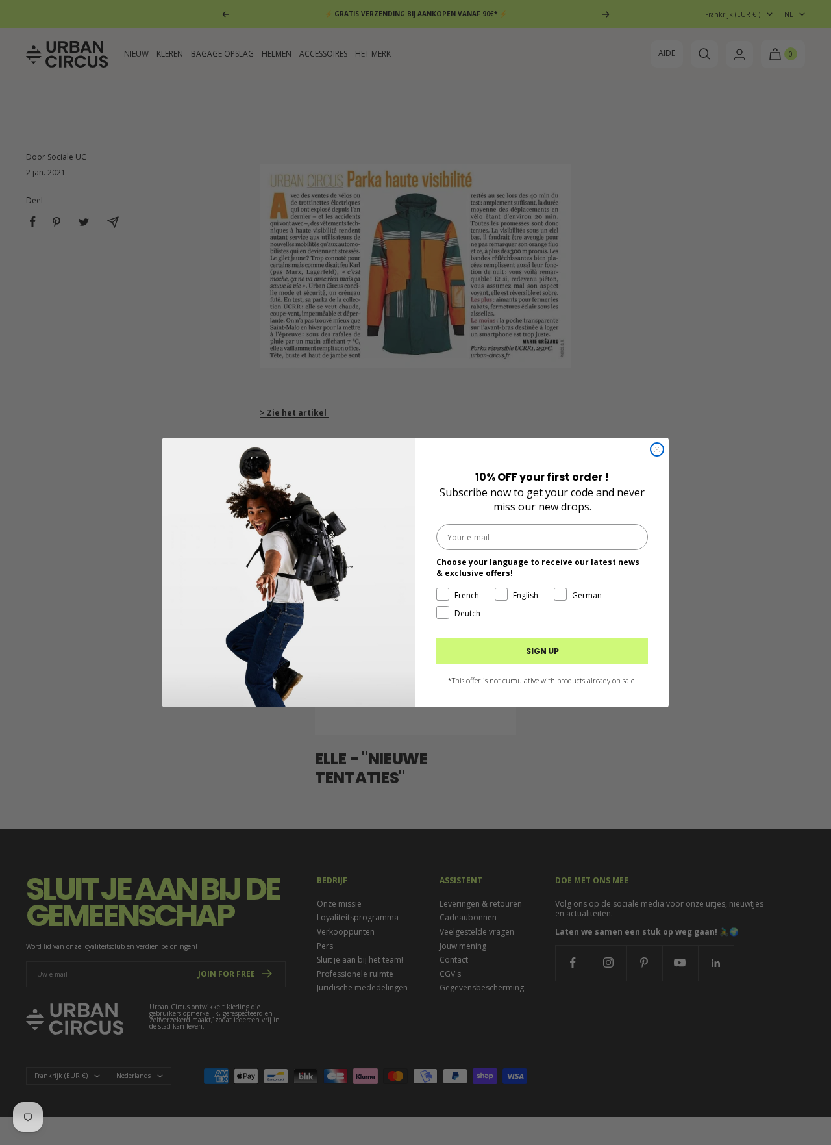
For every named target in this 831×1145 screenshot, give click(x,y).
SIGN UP (542, 651)
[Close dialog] (657, 449)
